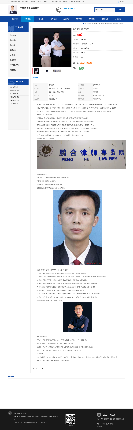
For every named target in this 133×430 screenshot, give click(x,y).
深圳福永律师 (14, 103)
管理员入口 (37, 422)
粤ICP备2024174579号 (33, 416)
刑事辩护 (13, 70)
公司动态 (66, 19)
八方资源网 (24, 422)
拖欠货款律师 (14, 94)
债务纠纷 (13, 45)
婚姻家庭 (13, 50)
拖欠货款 (13, 40)
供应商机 (27, 19)
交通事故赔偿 (14, 65)
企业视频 (40, 19)
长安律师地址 (14, 87)
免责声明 (31, 422)
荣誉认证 (105, 19)
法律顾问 (106, 23)
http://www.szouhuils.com (40, 369)
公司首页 (14, 19)
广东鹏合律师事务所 (45, 416)
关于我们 (53, 19)
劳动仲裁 (13, 35)
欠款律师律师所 (14, 100)
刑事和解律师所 (14, 97)
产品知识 (92, 19)
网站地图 (44, 422)
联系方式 (118, 19)
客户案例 (79, 19)
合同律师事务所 (14, 90)
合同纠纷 (13, 55)
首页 (93, 23)
